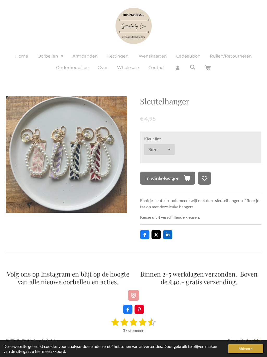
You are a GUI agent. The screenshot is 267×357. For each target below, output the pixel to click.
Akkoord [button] (246, 348)
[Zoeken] (192, 67)
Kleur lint (152, 138)
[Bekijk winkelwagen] (208, 67)
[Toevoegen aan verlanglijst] (204, 178)
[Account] (177, 67)
